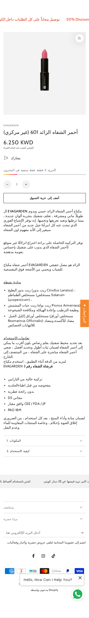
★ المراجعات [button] (85, 313)
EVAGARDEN (11, 125)
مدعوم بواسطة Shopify (44, 590)
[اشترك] (83, 533)
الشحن (30, 147)
